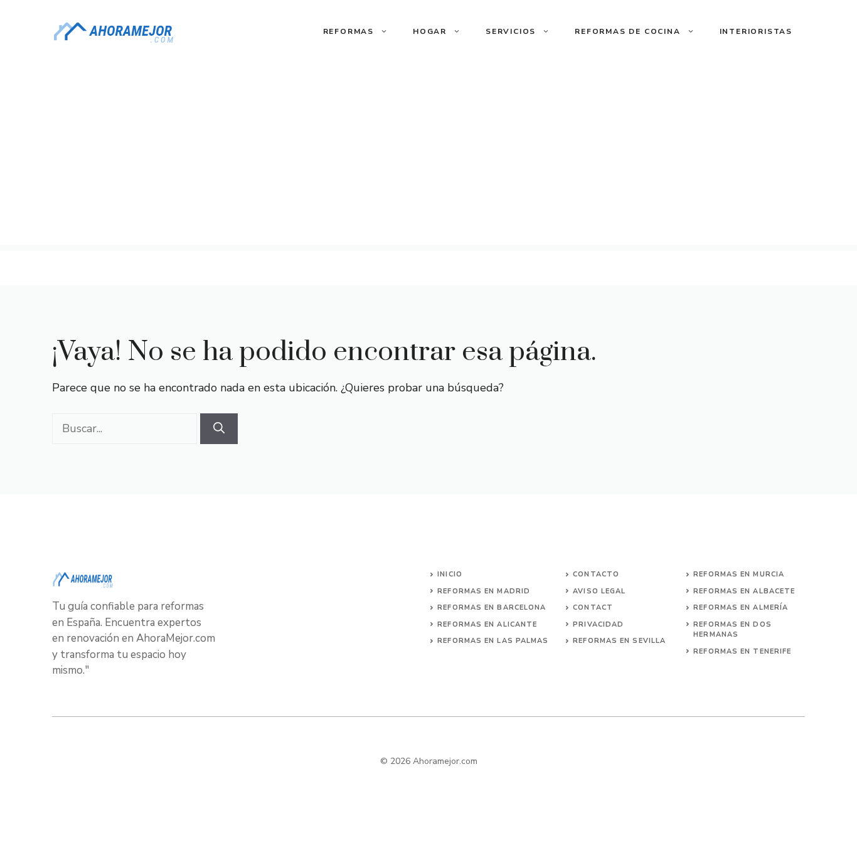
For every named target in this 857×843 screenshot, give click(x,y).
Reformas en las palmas (492, 640)
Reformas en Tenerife (742, 651)
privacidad (598, 624)
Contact (593, 607)
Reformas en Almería (740, 607)
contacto (596, 574)
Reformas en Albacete (744, 591)
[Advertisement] (428, 157)
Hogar (430, 31)
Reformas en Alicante (487, 624)
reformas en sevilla (619, 640)
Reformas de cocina (627, 31)
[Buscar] (219, 428)
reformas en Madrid (483, 591)
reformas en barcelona (491, 607)
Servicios (511, 31)
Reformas (348, 31)
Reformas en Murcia (738, 574)
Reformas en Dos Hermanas (732, 630)
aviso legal (599, 591)
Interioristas (756, 31)
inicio (449, 574)
